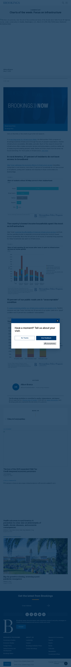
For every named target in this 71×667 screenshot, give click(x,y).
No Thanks (24, 338)
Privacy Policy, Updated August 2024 (24, 661)
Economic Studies (8, 643)
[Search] (63, 3)
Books (50, 646)
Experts (50, 640)
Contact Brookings (31, 648)
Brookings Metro (8, 653)
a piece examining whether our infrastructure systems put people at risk (32, 308)
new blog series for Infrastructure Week (23, 139)
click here (45, 151)
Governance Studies (9, 640)
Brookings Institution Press (34, 646)
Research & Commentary (55, 637)
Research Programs (11, 637)
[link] (16, 419)
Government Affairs (54, 654)
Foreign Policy (7, 646)
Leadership (29, 640)
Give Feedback (46, 338)
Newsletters (52, 651)
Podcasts (51, 648)
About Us (30, 637)
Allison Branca (8, 69)
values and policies (52, 400)
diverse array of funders (30, 400)
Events (50, 643)
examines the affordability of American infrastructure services (35, 232)
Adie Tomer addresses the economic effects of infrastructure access (29, 165)
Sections (7, 663)
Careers (28, 643)
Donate (21, 627)
